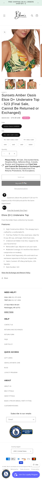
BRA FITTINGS (9, 391)
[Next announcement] (38, 2)
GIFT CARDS (8, 358)
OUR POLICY (8, 344)
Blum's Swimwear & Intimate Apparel (17, 466)
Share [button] (6, 278)
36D (14, 145)
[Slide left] (2, 84)
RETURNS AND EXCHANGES (13, 330)
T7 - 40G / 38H (30, 140)
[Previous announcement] (4, 2)
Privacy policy (35, 469)
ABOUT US (7, 386)
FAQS (6, 339)
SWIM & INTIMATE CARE (12, 363)
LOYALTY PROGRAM (10, 372)
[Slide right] (39, 84)
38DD (32, 145)
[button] (4, 15)
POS (29, 466)
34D (6, 145)
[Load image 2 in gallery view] (21, 84)
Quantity (4, 149)
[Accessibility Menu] (6, 474)
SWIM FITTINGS (9, 396)
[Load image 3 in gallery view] (32, 84)
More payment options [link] (21, 188)
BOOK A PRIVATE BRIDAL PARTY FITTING (18, 401)
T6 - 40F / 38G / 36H (12, 140)
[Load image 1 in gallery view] (10, 84)
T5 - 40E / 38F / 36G (12, 135)
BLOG (6, 368)
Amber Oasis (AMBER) (13, 126)
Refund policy (14, 469)
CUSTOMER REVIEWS (11, 406)
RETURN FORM (9, 334)
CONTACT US (8, 325)
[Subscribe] (33, 419)
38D (22, 145)
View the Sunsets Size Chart (17, 210)
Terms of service (24, 469)
